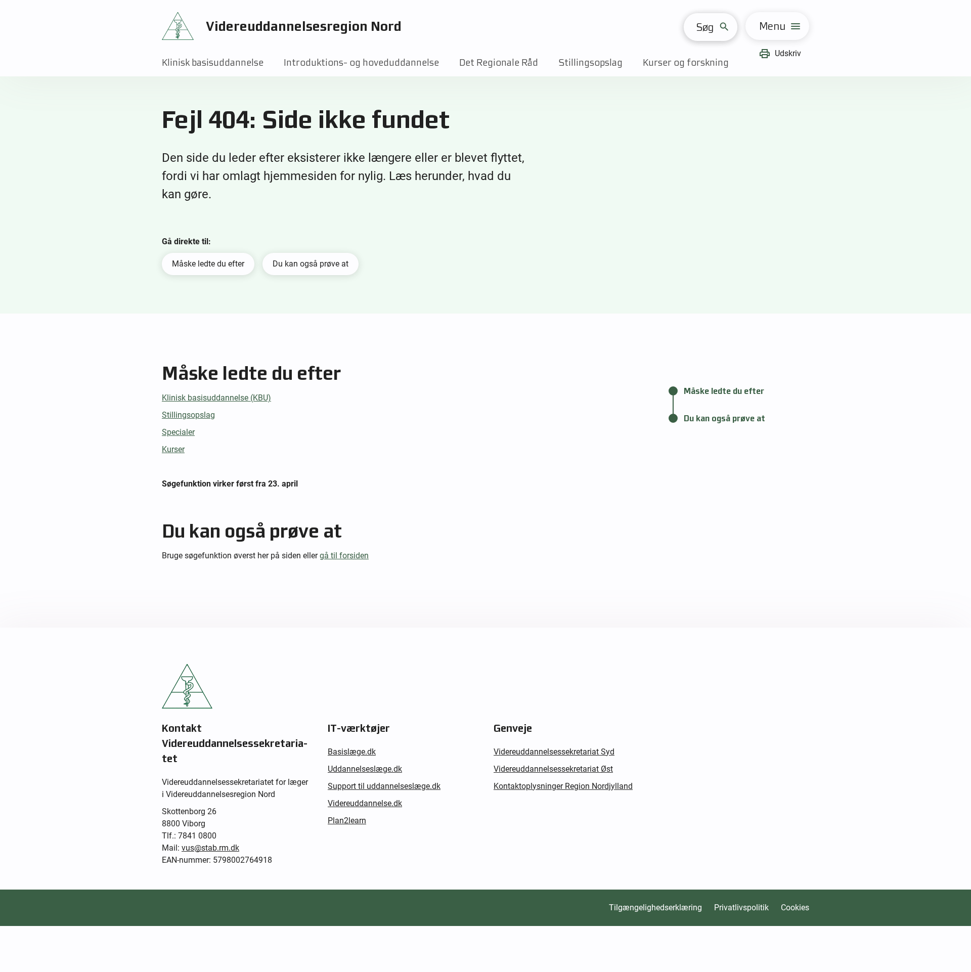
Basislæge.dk (352, 752)
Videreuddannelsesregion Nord (304, 26)
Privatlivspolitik (741, 907)
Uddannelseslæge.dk (365, 769)
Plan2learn (347, 820)
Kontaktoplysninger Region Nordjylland (563, 786)
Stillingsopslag (590, 62)
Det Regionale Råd (498, 62)
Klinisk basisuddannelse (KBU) (216, 398)
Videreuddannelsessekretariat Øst (553, 769)
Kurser (173, 449)
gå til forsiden (344, 555)
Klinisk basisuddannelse (212, 62)
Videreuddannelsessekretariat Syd (554, 752)
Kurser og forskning (686, 62)
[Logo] (178, 26)
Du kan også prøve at (310, 264)
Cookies (795, 907)
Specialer (178, 432)
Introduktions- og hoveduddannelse (361, 62)
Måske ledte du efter (208, 264)
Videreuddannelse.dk (365, 803)
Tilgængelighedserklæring (655, 907)
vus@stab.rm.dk (210, 848)
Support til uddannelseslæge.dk (384, 786)
